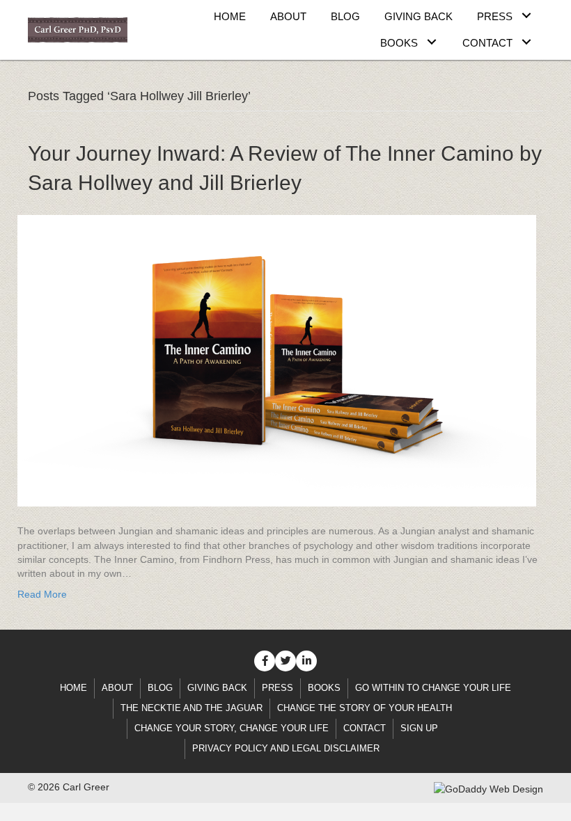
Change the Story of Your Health (364, 708)
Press (277, 688)
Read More (42, 594)
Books (324, 688)
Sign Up (419, 728)
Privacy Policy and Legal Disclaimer (286, 748)
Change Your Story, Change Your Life (231, 728)
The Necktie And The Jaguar (191, 708)
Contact (364, 728)
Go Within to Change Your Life (433, 688)
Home (73, 688)
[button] (526, 15)
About (117, 688)
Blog (160, 688)
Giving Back (217, 688)
